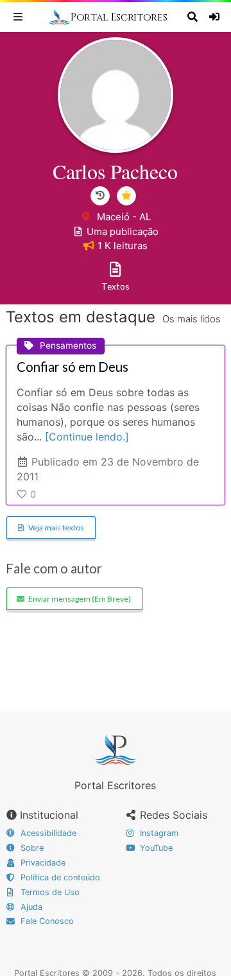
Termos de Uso (49, 892)
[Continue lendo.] (87, 436)
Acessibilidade (47, 833)
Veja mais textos (56, 527)
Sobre (31, 848)
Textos (115, 286)
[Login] (216, 17)
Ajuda (30, 907)
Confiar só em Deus (72, 366)
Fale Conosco (46, 921)
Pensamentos (68, 345)
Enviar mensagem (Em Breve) (79, 599)
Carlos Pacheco (115, 171)
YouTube (155, 848)
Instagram (157, 833)
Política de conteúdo (59, 877)
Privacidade (41, 862)
